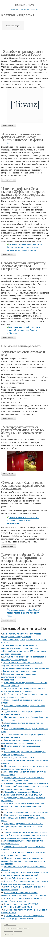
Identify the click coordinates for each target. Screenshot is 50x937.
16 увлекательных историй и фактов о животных (26, 812)
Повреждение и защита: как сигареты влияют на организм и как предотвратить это (24, 767)
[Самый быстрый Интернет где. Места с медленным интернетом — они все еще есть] (25, 330)
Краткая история (13, 25)
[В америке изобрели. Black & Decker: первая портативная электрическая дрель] (25, 612)
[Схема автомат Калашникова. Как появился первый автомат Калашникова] (25, 520)
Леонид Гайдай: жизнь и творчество (20, 878)
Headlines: (9, 679)
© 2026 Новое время (10, 925)
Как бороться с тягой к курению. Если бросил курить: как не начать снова (23, 853)
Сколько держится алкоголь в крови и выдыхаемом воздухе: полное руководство (20, 646)
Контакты (6, 928)
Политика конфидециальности (13, 931)
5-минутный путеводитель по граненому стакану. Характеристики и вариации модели (24, 882)
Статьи (34, 9)
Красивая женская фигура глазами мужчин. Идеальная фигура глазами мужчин (22, 917)
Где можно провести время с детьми (19, 671)
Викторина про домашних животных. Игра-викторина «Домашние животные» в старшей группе (22, 826)
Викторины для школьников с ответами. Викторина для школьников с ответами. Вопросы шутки (23, 817)
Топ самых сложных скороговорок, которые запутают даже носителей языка (21, 664)
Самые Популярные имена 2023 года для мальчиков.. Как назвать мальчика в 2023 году (21, 793)
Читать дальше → (9, 125)
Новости (25, 9)
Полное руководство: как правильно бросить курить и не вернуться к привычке (23, 690)
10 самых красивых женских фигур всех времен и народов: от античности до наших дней (24, 874)
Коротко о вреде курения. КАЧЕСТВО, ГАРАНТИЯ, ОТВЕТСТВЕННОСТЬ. (19, 905)
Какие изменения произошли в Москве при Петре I (26, 668)
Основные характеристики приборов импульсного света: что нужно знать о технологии (23, 894)
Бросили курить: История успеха (19, 757)
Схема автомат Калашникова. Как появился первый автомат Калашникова (23, 485)
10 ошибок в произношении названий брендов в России (22, 53)
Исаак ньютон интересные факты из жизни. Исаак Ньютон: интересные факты (22, 136)
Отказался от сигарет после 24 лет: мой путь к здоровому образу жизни (23, 753)
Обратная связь (8, 934)
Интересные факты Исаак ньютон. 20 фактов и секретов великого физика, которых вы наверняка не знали (23, 193)
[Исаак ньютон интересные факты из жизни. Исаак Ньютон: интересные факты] (25, 143)
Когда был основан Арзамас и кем (23, 353)
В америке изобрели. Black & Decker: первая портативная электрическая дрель (22, 557)
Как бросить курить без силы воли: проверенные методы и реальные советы (24, 695)
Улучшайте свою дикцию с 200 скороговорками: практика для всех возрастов (23, 658)
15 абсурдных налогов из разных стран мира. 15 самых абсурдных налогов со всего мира (22, 431)
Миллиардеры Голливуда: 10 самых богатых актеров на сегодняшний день (22, 779)
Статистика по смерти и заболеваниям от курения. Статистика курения (21, 899)
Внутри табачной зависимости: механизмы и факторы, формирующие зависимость (23, 741)
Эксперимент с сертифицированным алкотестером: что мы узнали (19, 675)
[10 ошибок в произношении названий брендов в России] (25, 105)
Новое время (25, 5)
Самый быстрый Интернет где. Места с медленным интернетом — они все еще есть (24, 265)
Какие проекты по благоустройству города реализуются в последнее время (21, 635)
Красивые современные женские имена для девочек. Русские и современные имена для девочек (22, 806)
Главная (15, 9)
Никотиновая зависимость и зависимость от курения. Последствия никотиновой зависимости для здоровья (23, 861)
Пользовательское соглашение (19, 928)
